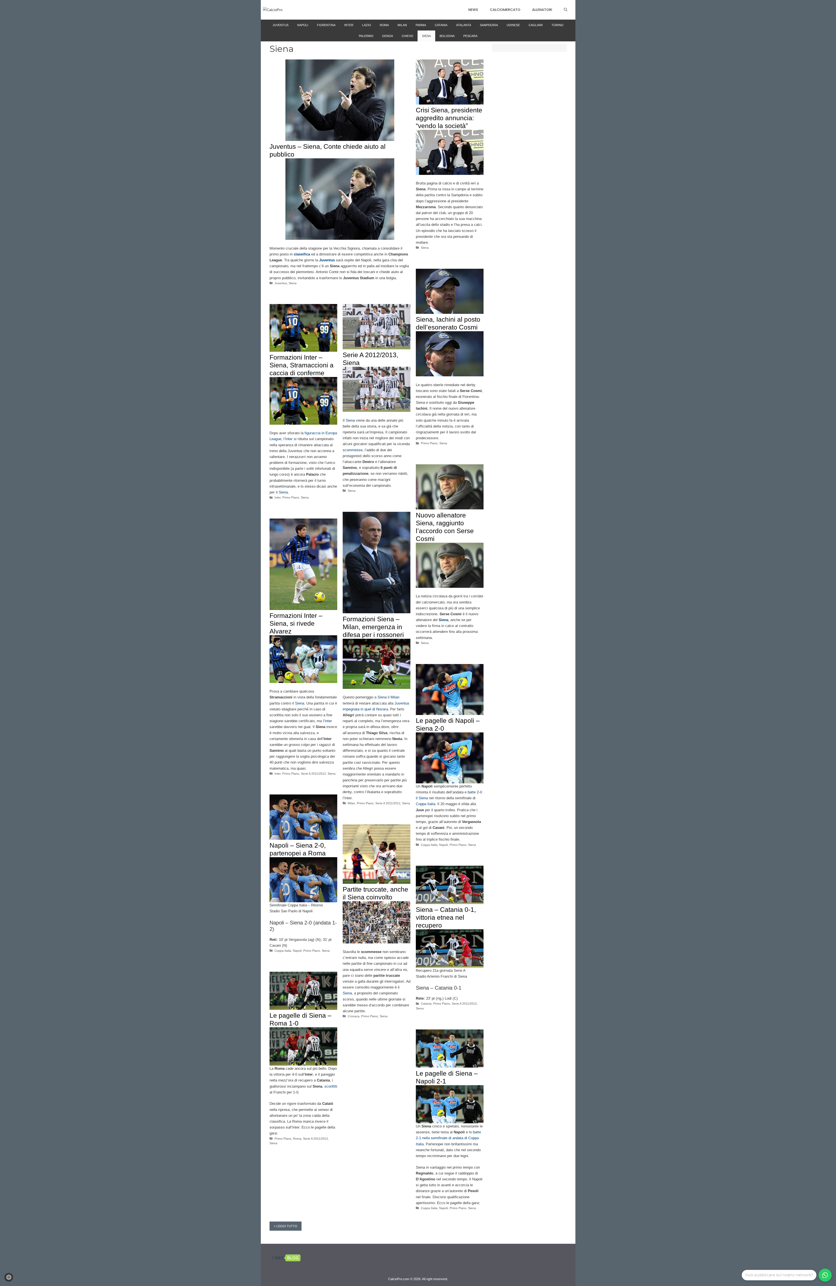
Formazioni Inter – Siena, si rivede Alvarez (296, 623)
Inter (348, 25)
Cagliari (536, 25)
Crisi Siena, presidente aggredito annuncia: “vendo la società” (449, 117)
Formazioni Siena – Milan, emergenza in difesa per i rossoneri (373, 626)
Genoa (387, 36)
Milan (402, 25)
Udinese (513, 25)
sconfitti (330, 1086)
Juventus (280, 25)
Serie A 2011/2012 (387, 803)
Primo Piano (429, 443)
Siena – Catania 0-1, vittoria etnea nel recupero (446, 917)
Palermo (366, 36)
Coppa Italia (425, 804)
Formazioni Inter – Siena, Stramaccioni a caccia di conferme (302, 365)
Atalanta (463, 25)
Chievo (407, 36)
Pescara (470, 36)
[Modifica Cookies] (8, 1277)
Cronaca (353, 1016)
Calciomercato (505, 9)
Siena (426, 36)
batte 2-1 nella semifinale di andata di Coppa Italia (448, 1138)
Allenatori (542, 9)
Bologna (447, 36)
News (473, 9)
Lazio (366, 25)
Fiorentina (326, 25)
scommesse (352, 450)
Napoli (302, 25)
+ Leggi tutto (285, 1226)
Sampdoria (489, 25)
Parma (421, 25)
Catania (441, 25)
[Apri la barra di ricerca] (565, 9)
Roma (384, 25)
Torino (557, 25)
